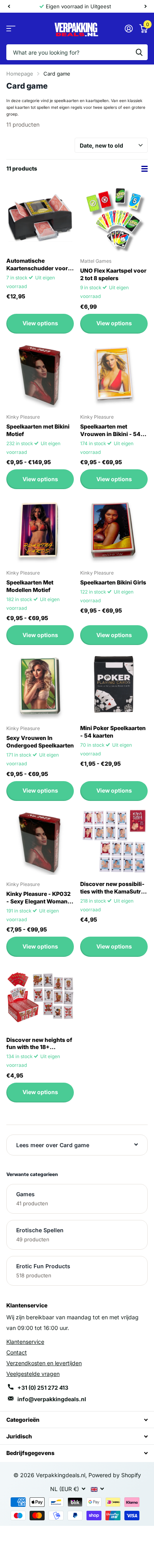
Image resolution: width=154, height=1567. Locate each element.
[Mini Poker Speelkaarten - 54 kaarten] (114, 685)
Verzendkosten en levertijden (44, 1363)
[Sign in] (128, 28)
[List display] (144, 169)
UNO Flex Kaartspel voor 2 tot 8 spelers (113, 274)
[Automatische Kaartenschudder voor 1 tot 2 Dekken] (40, 218)
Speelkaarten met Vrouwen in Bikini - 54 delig (110, 430)
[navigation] (8, 6)
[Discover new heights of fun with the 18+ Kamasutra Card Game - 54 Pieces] (40, 997)
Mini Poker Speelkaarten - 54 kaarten (113, 732)
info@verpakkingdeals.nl (51, 1399)
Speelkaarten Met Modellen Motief (29, 586)
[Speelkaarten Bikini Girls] (114, 529)
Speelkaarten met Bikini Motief (37, 430)
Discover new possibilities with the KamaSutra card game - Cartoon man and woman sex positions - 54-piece (113, 887)
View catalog (10, 28)
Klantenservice (25, 1341)
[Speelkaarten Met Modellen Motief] (40, 529)
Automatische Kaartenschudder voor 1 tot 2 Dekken (38, 264)
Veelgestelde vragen (33, 1373)
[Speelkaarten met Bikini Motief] (40, 374)
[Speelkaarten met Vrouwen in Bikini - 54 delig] (114, 374)
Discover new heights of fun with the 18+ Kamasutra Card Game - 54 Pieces (39, 1043)
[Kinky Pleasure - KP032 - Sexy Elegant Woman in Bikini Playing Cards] (40, 841)
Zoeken (139, 52)
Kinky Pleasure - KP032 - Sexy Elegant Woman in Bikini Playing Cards (40, 897)
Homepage (19, 73)
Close (77, 1419)
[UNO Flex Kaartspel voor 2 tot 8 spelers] (114, 218)
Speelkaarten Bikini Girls (113, 582)
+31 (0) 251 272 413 (42, 1387)
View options (40, 323)
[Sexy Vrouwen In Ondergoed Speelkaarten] (40, 685)
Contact (16, 1352)
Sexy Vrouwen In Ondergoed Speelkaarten (40, 741)
